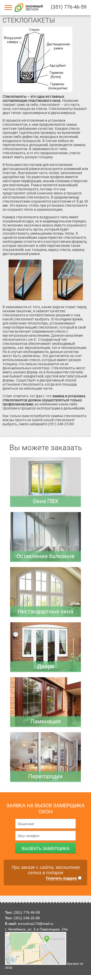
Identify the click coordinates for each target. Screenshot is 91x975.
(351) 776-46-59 (68, 7)
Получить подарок (61, 878)
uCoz (8, 967)
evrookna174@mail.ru (35, 924)
